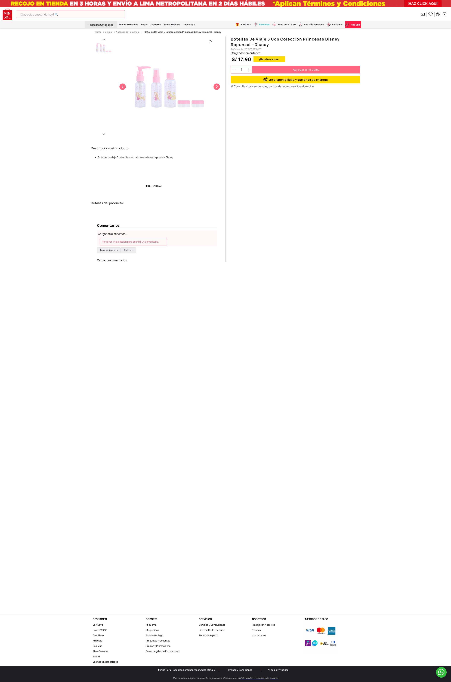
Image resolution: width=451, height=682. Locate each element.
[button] (295, 79)
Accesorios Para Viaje (128, 31)
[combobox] (76, 14)
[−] (234, 69)
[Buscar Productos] (131, 14)
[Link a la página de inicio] (98, 32)
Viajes (108, 31)
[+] (249, 69)
